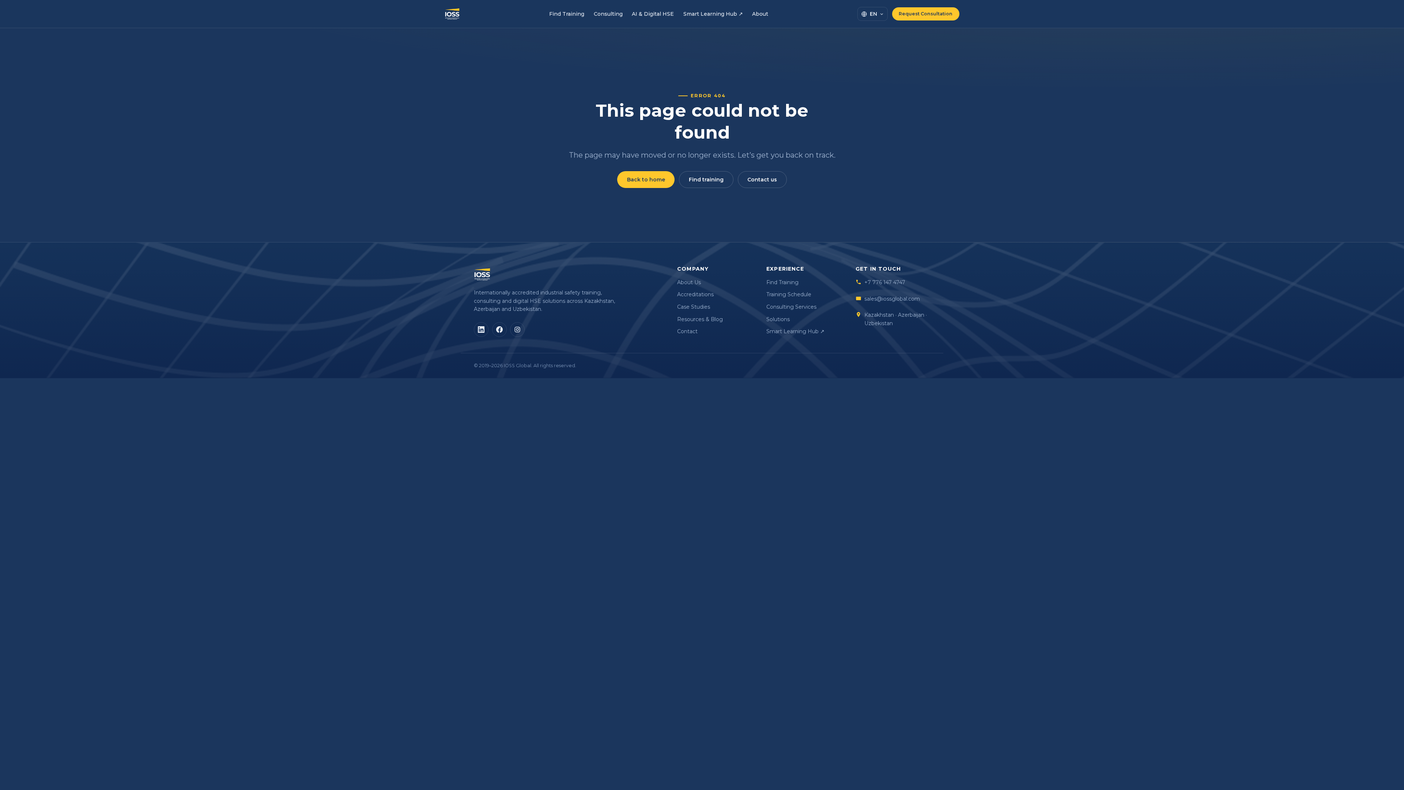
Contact (687, 331)
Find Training (566, 14)
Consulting (608, 14)
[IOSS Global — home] (452, 14)
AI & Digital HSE (653, 14)
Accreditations (695, 294)
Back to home (646, 179)
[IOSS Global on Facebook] (499, 329)
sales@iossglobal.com (892, 299)
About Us (689, 282)
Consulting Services (791, 307)
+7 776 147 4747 (884, 282)
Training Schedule (788, 294)
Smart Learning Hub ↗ (713, 14)
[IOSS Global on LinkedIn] (481, 329)
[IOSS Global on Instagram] (517, 329)
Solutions (778, 319)
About (760, 14)
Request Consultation (925, 13)
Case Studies (693, 307)
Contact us (762, 179)
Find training (706, 179)
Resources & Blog (700, 319)
